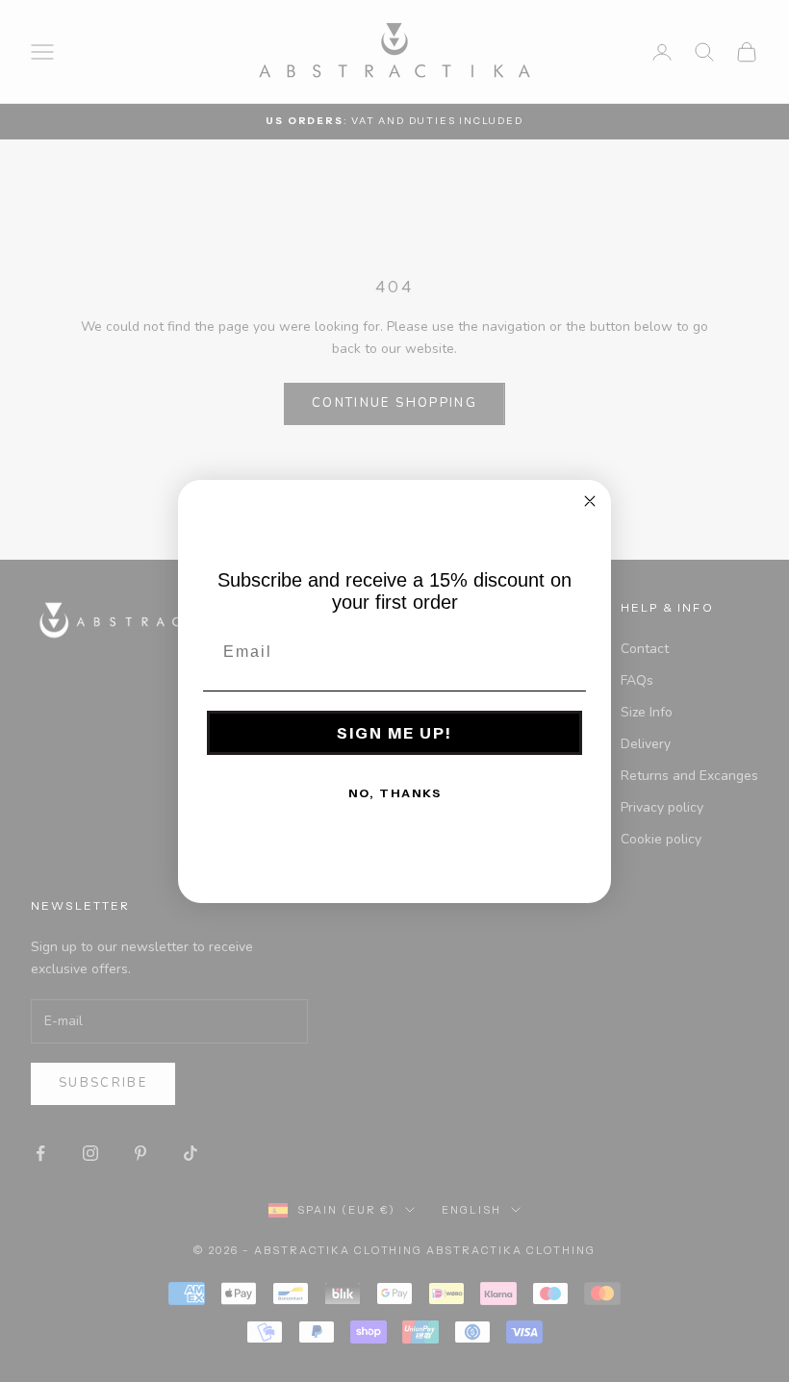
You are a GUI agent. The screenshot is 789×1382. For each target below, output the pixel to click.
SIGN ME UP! (394, 732)
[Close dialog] (589, 501)
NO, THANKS (395, 793)
